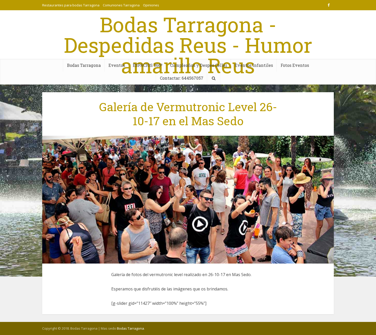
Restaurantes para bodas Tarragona (70, 5)
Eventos (116, 65)
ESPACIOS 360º (147, 65)
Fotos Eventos (295, 65)
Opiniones (151, 5)
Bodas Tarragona (84, 65)
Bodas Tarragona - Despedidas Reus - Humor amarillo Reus (188, 45)
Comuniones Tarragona (121, 5)
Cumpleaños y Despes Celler (198, 65)
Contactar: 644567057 (181, 78)
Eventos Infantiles (254, 65)
